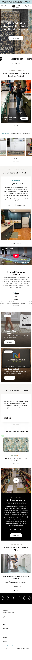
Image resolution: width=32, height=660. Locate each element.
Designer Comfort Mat (8, 612)
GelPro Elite (5, 610)
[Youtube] (8, 598)
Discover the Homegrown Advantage (16, 576)
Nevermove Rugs (7, 614)
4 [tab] (16, 63)
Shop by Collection (15, 133)
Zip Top (4, 617)
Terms (18, 648)
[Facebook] (3, 598)
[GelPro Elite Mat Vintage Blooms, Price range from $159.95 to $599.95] (15, 444)
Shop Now (24, 118)
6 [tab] (19, 63)
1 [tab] (12, 63)
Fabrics (4, 619)
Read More (16, 584)
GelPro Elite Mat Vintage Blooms (15, 458)
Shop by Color (26, 133)
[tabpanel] (17, 59)
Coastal (16, 159)
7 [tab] (20, 243)
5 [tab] (18, 63)
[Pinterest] (23, 598)
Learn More (28, 2)
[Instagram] (13, 598)
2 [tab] (13, 243)
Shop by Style (5, 133)
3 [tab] (15, 63)
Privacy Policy (26, 648)
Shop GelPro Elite (16, 38)
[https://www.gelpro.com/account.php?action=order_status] (26, 6)
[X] (18, 598)
